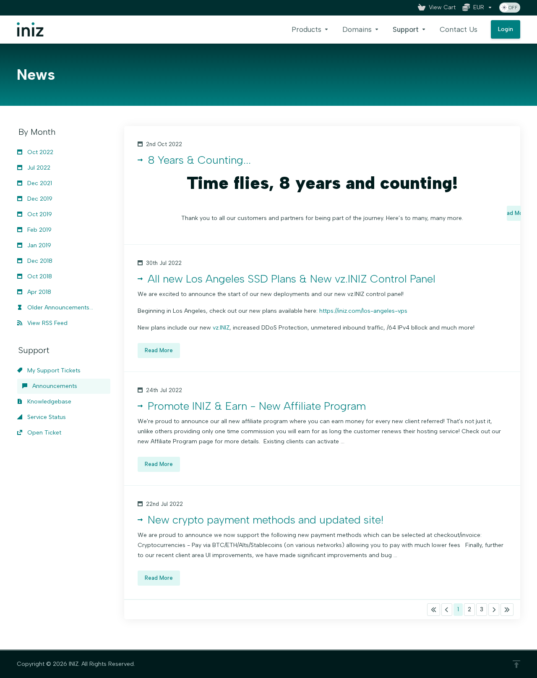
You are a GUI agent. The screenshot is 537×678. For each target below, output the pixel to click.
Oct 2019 (39, 214)
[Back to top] (516, 664)
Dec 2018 (39, 260)
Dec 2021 (39, 183)
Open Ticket (43, 432)
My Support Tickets (53, 370)
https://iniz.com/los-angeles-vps (363, 310)
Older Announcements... (59, 307)
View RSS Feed (47, 323)
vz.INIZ (221, 327)
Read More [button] (514, 213)
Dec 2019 (39, 198)
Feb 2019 (39, 229)
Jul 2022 (38, 167)
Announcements (54, 386)
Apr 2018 (38, 292)
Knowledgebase (48, 401)
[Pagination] (433, 609)
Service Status (46, 417)
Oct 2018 (39, 276)
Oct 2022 (39, 152)
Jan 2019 (38, 245)
